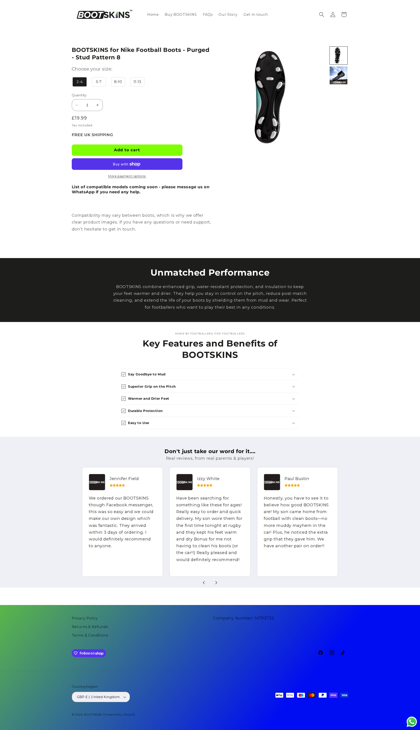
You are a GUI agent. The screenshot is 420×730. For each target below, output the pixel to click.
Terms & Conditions (90, 635)
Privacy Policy (85, 618)
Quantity (79, 95)
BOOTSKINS (93, 714)
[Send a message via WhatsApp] (412, 722)
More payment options (127, 176)
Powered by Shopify (119, 714)
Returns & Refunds (90, 626)
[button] (321, 14)
